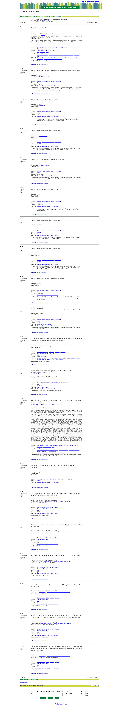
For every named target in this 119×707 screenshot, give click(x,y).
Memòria (43, 35)
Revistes (39, 81)
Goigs (47, 507)
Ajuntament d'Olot (55, 358)
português (84, 1)
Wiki (66, 704)
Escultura (63, 352)
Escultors (51, 352)
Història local (58, 81)
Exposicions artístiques (42, 352)
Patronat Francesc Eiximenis (49, 451)
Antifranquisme (64, 47)
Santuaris (52, 507)
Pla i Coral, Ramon (35, 373)
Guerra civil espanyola (52, 47)
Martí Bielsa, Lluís (53, 55)
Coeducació (76, 445)
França (47, 52)
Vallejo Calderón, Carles (42, 55)
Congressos (40, 445)
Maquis (44, 47)
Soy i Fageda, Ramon (42, 387)
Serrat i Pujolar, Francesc (43, 50)
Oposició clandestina (74, 47)
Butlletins (51, 479)
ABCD (61, 704)
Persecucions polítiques (43, 49)
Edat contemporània (64, 382)
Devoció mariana (41, 507)
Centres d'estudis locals (48, 81)
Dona (50, 445)
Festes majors (40, 382)
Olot (38, 52)
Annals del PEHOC (43, 76)
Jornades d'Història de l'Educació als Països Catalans (42, 404)
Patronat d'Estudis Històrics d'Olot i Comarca (47, 57)
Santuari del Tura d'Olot (42, 508)
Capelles (57, 507)
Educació (46, 445)
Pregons (47, 382)
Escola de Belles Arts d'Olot (43, 358)
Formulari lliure (95, 685)
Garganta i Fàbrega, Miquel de (44, 324)
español (89, 1)
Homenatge (57, 352)
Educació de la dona (57, 445)
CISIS (58, 704)
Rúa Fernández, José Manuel (66, 55)
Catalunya (42, 52)
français (97, 1)
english (92, 1)
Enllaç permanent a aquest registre (40, 64)
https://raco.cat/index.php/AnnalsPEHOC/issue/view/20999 (51, 453)
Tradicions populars (54, 382)
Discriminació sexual (68, 445)
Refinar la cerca (45, 20)
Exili (59, 47)
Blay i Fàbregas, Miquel (42, 353)
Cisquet (58, 50)
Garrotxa (39, 82)
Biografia (39, 47)
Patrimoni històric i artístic (66, 479)
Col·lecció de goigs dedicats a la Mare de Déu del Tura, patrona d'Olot (54, 501)
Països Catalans (47, 447)
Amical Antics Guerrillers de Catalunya (53, 59)
